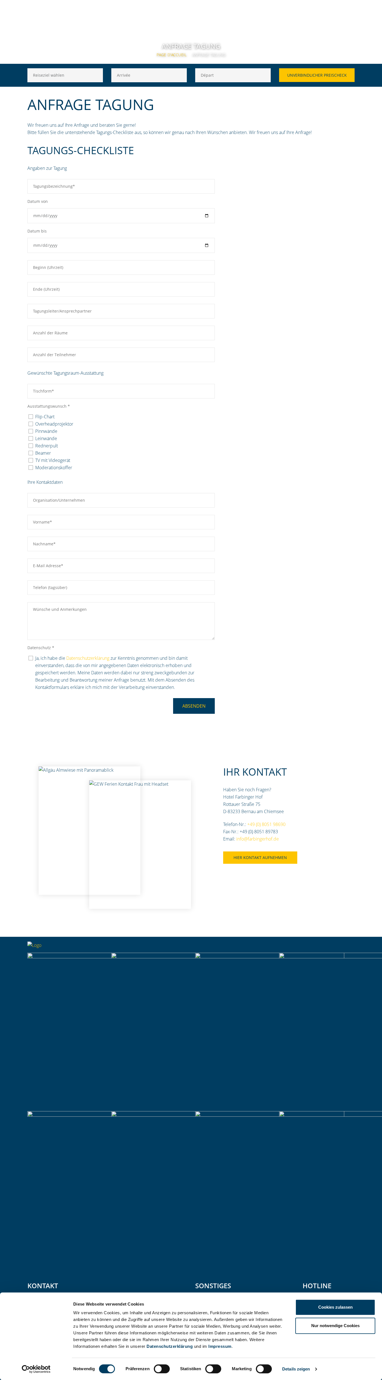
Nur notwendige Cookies (335, 1325)
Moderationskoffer (53, 467)
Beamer (43, 453)
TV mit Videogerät (52, 460)
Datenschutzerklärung (170, 1346)
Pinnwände (46, 431)
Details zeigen (296, 1369)
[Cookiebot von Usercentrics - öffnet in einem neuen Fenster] (36, 1369)
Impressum (220, 1346)
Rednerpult (46, 446)
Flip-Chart (45, 417)
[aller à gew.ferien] (328, 947)
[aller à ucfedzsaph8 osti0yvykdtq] (350, 947)
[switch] (162, 1368)
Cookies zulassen (335, 1307)
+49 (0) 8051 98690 (266, 824)
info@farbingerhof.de (257, 839)
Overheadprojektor (54, 424)
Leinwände (46, 438)
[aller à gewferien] (339, 947)
